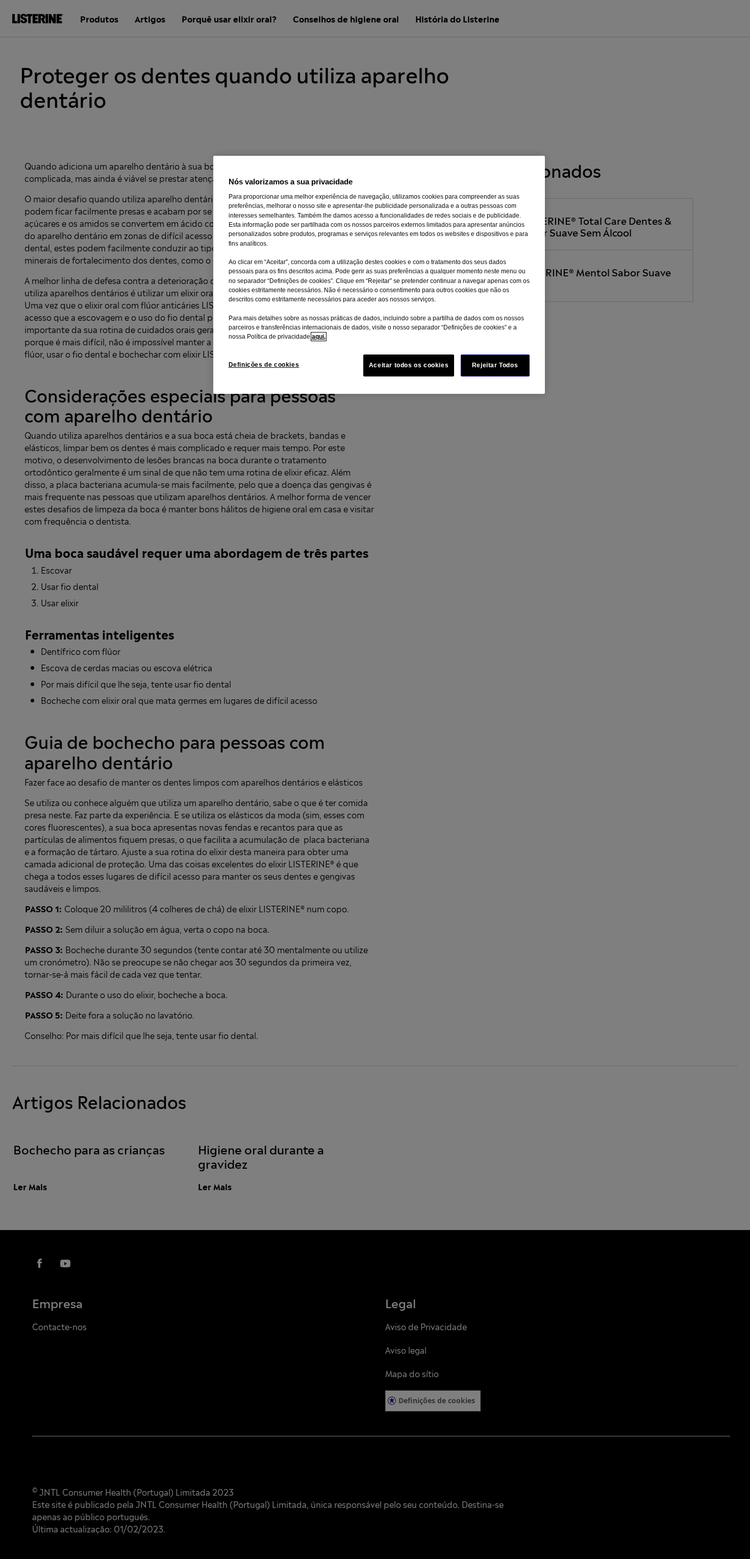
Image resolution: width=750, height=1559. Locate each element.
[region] (379, 275)
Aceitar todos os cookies (409, 365)
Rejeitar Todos (495, 365)
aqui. (319, 336)
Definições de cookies (264, 364)
